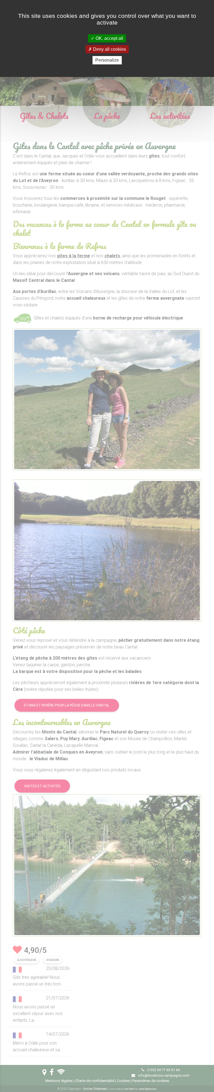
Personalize (107, 60)
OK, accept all (108, 38)
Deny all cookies (109, 49)
